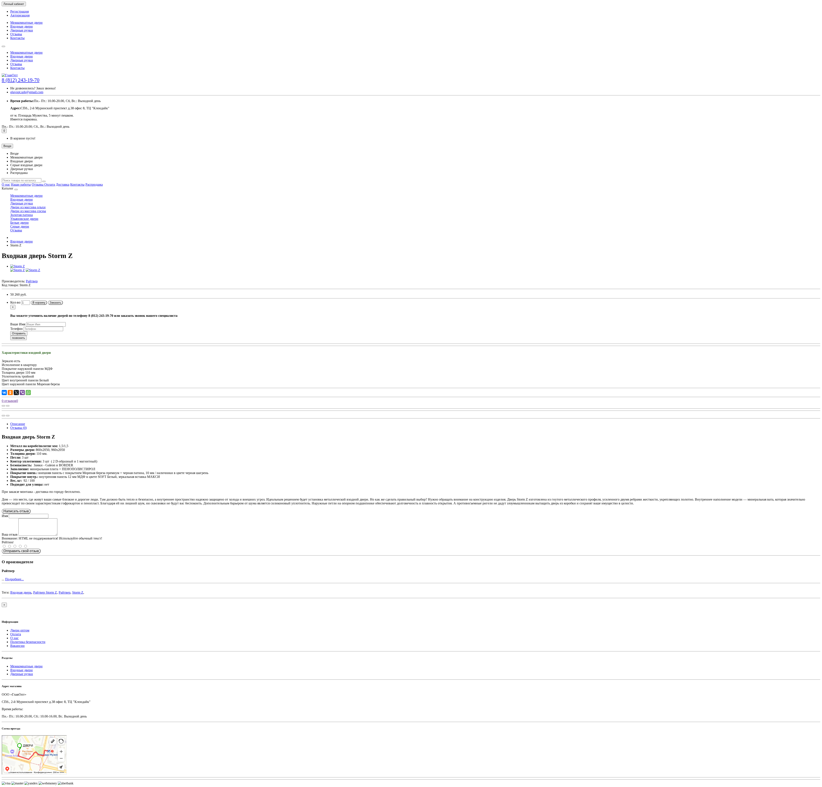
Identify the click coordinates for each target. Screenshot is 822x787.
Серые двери (19, 226)
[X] (16, 392)
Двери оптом (19, 630)
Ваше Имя (17, 324)
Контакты (17, 38)
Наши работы (21, 184)
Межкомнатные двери (26, 22)
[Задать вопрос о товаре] (3, 405)
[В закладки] (7, 405)
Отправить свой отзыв (21, 551)
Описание (17, 424)
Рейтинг (8, 542)
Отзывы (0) (18, 428)
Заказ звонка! (33, 88)
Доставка (62, 184)
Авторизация (20, 15)
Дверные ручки (21, 30)
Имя (5, 516)
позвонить (18, 337)
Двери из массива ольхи (28, 207)
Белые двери (19, 222)
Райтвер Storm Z (45, 592)
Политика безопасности (27, 642)
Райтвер (64, 592)
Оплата (49, 184)
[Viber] (22, 392)
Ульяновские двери (24, 219)
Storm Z (77, 592)
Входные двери (21, 26)
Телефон (16, 329)
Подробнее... (14, 579)
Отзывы (16, 34)
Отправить (19, 333)
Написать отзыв (16, 511)
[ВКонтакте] (4, 392)
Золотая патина (21, 215)
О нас (6, 184)
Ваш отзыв (10, 534)
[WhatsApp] (28, 392)
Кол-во (15, 302)
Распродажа (94, 184)
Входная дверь (20, 592)
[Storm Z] (17, 266)
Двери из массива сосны (28, 211)
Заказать (55, 302)
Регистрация (19, 11)
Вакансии (17, 646)
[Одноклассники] (10, 392)
